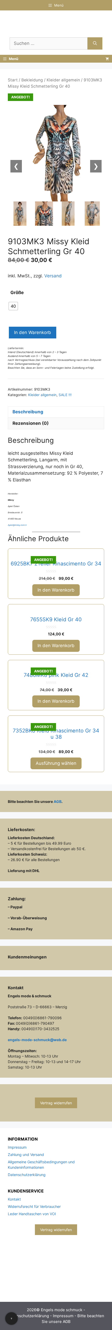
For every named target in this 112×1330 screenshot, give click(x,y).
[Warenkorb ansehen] (107, 59)
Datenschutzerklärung (27, 1174)
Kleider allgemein (63, 79)
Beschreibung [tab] (28, 411)
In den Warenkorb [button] (56, 590)
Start (13, 79)
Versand (53, 275)
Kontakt (14, 1199)
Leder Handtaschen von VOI (32, 1214)
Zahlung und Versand (26, 1154)
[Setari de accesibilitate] (11, 1318)
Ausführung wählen (56, 763)
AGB (57, 801)
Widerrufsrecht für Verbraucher (34, 1206)
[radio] (13, 306)
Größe (17, 292)
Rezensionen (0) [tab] (31, 423)
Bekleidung (32, 79)
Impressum (17, 1147)
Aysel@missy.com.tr (17, 525)
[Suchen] (95, 43)
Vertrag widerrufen (56, 1103)
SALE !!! (65, 395)
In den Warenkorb (32, 332)
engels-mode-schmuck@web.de (37, 1039)
